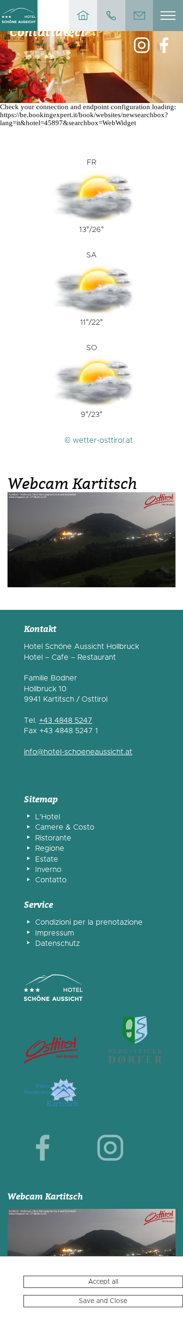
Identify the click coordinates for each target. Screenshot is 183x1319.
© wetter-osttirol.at (99, 440)
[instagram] (141, 46)
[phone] (111, 15)
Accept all (103, 1282)
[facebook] (42, 1148)
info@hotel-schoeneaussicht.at (78, 752)
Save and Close (103, 1301)
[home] (83, 15)
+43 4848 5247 (65, 720)
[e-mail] (139, 15)
